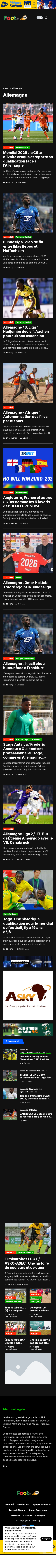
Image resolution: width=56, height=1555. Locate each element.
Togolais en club (23, 237)
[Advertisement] (28, 53)
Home (5, 88)
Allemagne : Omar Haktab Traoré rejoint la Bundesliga (27, 585)
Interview (36, 739)
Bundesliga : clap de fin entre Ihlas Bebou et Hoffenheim (23, 246)
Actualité (8, 147)
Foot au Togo (22, 739)
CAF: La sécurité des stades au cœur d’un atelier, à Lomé (40, 1341)
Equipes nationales (25, 658)
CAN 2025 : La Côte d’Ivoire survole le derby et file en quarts (36, 1115)
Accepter (46, 1539)
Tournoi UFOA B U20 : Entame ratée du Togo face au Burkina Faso (36, 1076)
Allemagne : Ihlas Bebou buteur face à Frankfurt (24, 665)
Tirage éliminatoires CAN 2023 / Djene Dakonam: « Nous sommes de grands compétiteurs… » (35, 1097)
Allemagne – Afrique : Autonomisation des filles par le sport (25, 416)
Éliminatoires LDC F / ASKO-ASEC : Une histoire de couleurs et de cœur (27, 1263)
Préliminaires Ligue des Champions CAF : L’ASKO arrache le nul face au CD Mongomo (34, 1058)
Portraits (27, 1516)
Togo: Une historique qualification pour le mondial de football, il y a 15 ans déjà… (28, 925)
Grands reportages (37, 1510)
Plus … (6, 1466)
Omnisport (35, 1298)
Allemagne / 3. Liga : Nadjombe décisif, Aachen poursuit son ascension (26, 331)
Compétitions (23, 1504)
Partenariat (21, 492)
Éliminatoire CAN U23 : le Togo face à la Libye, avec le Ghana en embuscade (15, 1341)
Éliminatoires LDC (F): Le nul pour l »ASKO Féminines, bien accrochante (15, 1309)
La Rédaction (12, 438)
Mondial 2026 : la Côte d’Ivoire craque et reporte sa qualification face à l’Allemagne (28, 159)
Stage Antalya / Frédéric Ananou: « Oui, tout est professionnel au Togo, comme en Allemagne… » (24, 751)
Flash (18, 577)
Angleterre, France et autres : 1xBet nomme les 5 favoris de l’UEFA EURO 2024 (27, 501)
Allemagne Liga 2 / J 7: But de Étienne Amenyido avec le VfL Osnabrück (28, 838)
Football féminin (25, 1252)
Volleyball (35, 1301)
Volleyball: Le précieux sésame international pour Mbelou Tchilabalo (40, 1309)
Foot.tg (9, 182)
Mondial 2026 (22, 147)
